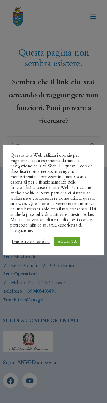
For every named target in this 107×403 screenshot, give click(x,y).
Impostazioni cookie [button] (31, 241)
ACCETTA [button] (67, 241)
